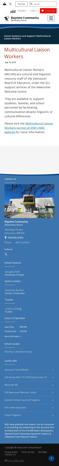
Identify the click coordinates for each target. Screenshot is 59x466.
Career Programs (13, 415)
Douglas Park (12, 271)
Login (33, 10)
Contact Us (10, 454)
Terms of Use (27, 452)
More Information (12, 336)
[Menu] (51, 18)
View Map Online (15, 237)
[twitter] (10, 4)
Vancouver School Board (17, 369)
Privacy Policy (11, 452)
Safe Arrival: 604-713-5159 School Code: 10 (25, 377)
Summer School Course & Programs (22, 400)
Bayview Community (25, 18)
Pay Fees (21, 4)
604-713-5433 (22, 242)
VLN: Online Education (15, 407)
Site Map (42, 452)
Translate (21, 10)
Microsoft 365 (11, 384)
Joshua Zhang (13, 308)
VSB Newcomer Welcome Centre (20, 392)
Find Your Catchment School (18, 351)
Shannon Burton (14, 290)
